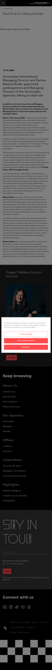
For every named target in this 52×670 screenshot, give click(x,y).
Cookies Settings (25, 334)
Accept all (26, 347)
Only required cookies (26, 340)
